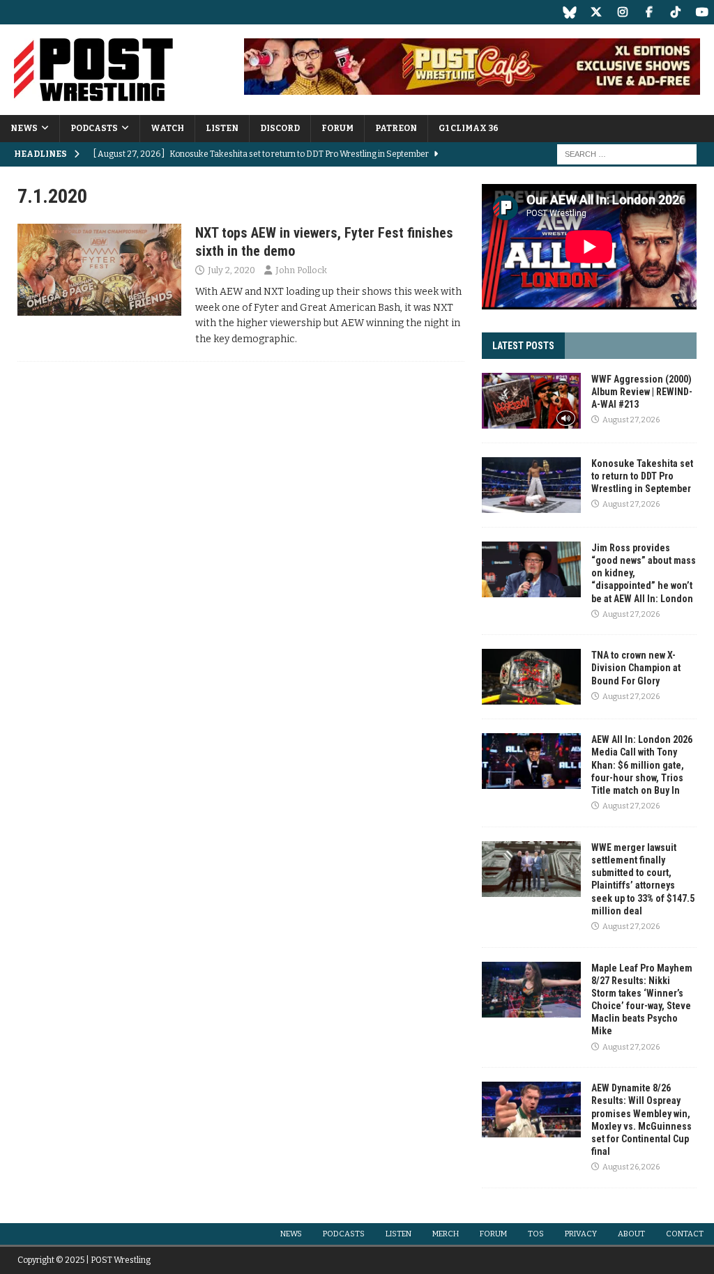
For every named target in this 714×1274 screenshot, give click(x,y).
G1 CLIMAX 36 (469, 128)
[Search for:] (627, 154)
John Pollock (301, 270)
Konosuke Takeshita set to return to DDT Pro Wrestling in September (642, 476)
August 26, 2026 (631, 1167)
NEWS (24, 128)
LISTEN (222, 128)
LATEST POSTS (523, 345)
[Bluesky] (569, 12)
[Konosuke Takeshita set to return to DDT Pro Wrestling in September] (531, 485)
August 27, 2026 (631, 419)
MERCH (445, 1233)
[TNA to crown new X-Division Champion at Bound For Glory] (531, 677)
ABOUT (631, 1233)
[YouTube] (702, 12)
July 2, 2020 (231, 270)
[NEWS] (99, 270)
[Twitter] (596, 12)
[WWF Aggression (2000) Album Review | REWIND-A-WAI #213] (531, 401)
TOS (536, 1233)
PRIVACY (581, 1233)
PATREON (396, 128)
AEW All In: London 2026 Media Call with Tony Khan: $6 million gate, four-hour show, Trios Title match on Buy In (641, 765)
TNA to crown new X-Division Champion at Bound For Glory (636, 668)
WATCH (167, 128)
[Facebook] (649, 12)
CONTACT (685, 1233)
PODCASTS (94, 128)
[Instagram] (622, 12)
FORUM (337, 128)
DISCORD (280, 128)
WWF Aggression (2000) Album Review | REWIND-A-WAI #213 (641, 392)
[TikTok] (675, 12)
